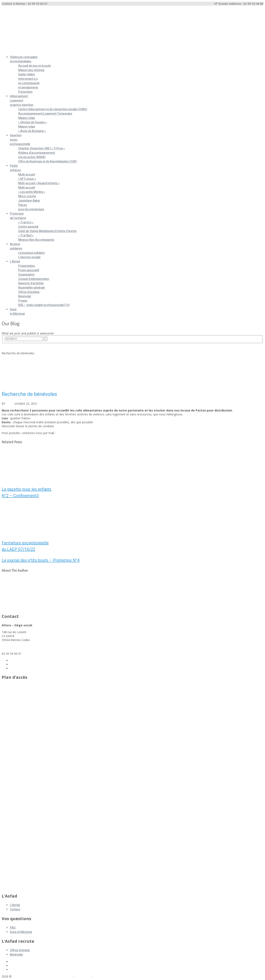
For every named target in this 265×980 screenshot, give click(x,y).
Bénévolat (24, 296)
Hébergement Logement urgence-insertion (21, 100)
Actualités (8, 349)
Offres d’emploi (20, 950)
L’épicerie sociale (29, 257)
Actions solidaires (16, 246)
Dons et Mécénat (17, 311)
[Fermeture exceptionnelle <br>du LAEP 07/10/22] (132, 519)
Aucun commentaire (65, 403)
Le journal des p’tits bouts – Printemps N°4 (41, 560)
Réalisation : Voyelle (106, 976)
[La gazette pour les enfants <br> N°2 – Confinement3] (132, 465)
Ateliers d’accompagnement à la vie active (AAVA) (36, 155)
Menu (5, 50)
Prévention (25, 92)
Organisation (26, 274)
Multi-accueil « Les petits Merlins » (31, 189)
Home (6, 345)
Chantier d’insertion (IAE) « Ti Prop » (41, 148)
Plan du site (82, 976)
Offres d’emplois (29, 292)
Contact (15, 909)
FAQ (13, 928)
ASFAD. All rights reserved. (30, 976)
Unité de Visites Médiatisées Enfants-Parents (47, 231)
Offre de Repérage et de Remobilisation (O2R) (47, 161)
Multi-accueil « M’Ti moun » (27, 176)
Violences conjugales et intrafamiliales (23, 59)
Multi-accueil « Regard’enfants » (39, 183)
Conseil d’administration (33, 279)
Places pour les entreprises (31, 207)
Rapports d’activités (31, 283)
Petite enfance (15, 168)
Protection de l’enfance (18, 216)
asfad (10, 403)
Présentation (26, 266)
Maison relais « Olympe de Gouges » (32, 120)
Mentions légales (60, 976)
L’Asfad (15, 261)
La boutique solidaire (31, 253)
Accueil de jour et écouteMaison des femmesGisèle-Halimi (34, 70)
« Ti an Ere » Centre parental (28, 224)
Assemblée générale (31, 288)
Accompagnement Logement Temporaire (45, 113)
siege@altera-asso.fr (15, 647)
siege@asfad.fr (66, 433)
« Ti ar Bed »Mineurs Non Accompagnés (36, 237)
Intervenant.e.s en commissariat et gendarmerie (29, 83)
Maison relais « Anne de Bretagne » (32, 129)
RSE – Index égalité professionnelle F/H (43, 305)
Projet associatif (28, 270)
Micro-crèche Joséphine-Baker (29, 198)
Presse (22, 301)
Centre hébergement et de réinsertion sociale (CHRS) (52, 109)
